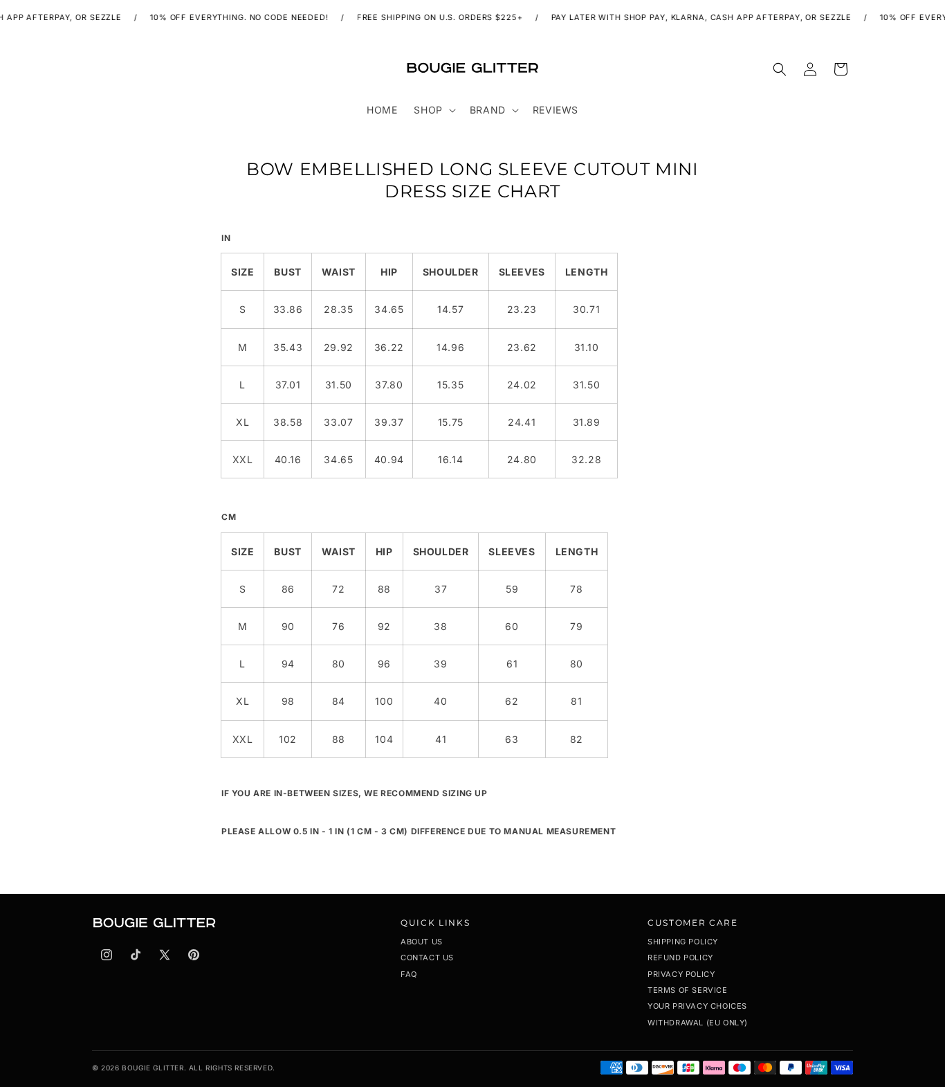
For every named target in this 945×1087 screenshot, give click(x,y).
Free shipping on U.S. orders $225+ (432, 17)
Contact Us (427, 957)
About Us (422, 941)
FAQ (409, 974)
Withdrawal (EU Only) (698, 1022)
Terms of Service (688, 990)
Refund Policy (680, 957)
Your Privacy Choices (697, 1006)
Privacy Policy (681, 974)
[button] (433, 110)
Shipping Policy (683, 941)
